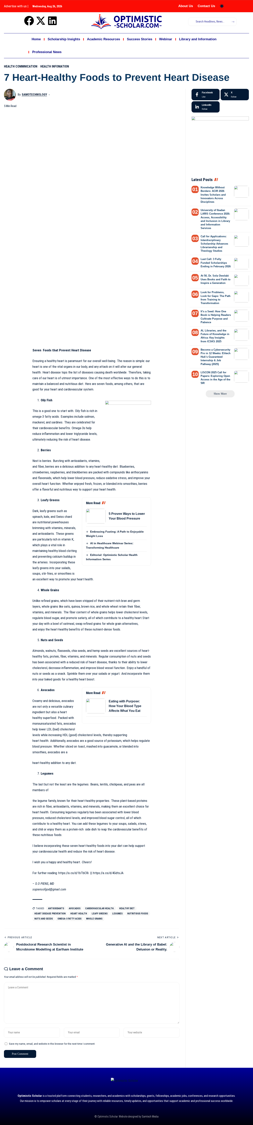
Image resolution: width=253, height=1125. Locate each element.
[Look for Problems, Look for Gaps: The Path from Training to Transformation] (241, 297)
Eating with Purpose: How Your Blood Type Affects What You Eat (125, 706)
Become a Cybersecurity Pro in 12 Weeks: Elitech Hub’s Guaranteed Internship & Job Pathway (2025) (215, 357)
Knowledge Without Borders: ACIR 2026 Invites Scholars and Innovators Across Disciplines (213, 194)
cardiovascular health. (99, 908)
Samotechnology (34, 94)
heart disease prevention (50, 913)
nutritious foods (137, 913)
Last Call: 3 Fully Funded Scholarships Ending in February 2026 (216, 263)
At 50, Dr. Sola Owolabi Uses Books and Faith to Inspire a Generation (215, 279)
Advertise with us (15, 6)
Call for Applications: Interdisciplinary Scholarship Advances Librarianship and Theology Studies (214, 243)
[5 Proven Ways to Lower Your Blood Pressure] (96, 516)
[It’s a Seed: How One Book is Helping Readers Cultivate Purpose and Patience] (241, 316)
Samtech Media (150, 1116)
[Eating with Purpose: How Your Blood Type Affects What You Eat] (96, 706)
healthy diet (127, 908)
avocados (74, 908)
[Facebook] (29, 21)
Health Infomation (54, 66)
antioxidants (56, 908)
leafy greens (100, 913)
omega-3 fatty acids (69, 918)
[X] (235, 94)
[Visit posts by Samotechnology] (10, 95)
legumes (117, 913)
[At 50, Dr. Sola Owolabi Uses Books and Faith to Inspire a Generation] (241, 280)
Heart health (78, 913)
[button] (220, 393)
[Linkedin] (52, 21)
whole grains (94, 918)
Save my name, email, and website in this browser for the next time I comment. (52, 1043)
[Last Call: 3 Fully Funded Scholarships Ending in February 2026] (241, 263)
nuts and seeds (43, 918)
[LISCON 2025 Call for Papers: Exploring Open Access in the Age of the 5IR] (241, 377)
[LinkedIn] (206, 107)
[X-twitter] (41, 21)
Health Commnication (20, 66)
